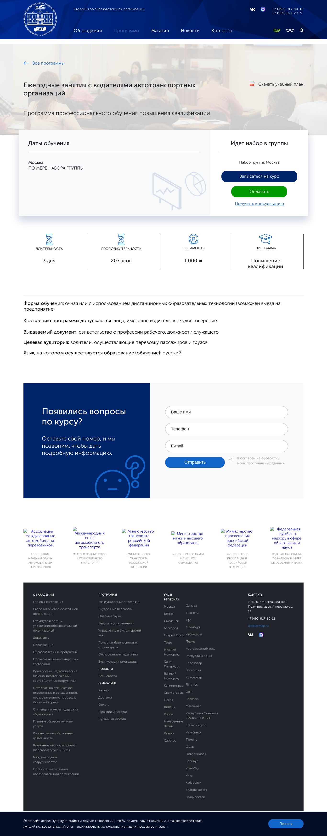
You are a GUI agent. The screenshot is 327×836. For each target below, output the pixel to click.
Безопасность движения (116, 623)
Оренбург (193, 627)
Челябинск (193, 732)
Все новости (107, 676)
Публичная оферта (112, 719)
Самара (191, 605)
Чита (189, 775)
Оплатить (259, 191)
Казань (169, 733)
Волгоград (193, 670)
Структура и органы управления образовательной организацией (55, 625)
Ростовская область (200, 648)
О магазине (107, 683)
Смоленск (171, 621)
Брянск (169, 614)
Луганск (191, 684)
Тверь (168, 642)
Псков (168, 700)
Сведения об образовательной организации (109, 9)
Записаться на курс (259, 176)
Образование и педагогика (118, 654)
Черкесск (192, 699)
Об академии (88, 30)
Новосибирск (196, 754)
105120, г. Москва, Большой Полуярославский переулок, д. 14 (270, 606)
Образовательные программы (55, 652)
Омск (190, 746)
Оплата (103, 704)
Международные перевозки (118, 602)
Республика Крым (199, 656)
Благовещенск (196, 790)
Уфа (188, 620)
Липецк (169, 707)
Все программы (48, 63)
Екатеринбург (196, 725)
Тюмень (191, 739)
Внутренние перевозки (115, 609)
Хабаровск (193, 782)
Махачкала (193, 706)
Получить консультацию (259, 203)
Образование (43, 645)
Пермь (190, 641)
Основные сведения (48, 602)
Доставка (105, 697)
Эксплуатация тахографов (117, 661)
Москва (169, 606)
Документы (41, 637)
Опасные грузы (109, 616)
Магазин (160, 30)
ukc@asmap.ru (258, 625)
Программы (126, 30)
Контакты (222, 30)
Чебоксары (194, 634)
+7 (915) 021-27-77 (287, 13)
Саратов (170, 740)
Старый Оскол (174, 635)
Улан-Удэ (192, 768)
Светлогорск (173, 692)
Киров (168, 714)
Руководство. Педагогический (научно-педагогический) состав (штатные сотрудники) (55, 675)
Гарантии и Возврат (112, 712)
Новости (190, 30)
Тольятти (192, 613)
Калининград (173, 685)
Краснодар (194, 663)
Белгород (171, 628)
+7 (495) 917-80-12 (288, 9)
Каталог (104, 690)
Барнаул (192, 761)
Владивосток (195, 797)
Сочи (189, 691)
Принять (286, 824)
